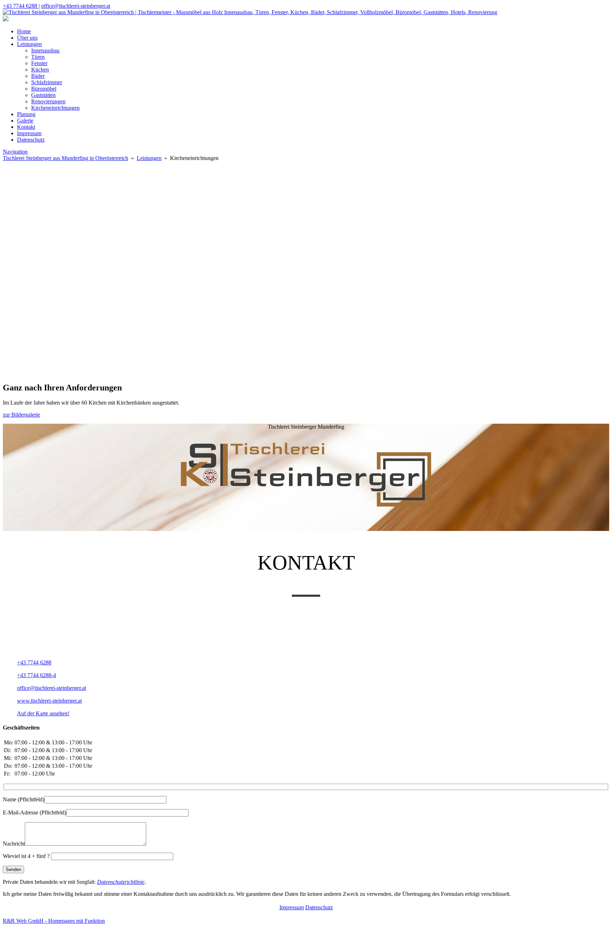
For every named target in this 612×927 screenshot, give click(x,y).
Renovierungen (48, 101)
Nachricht (14, 844)
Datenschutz (31, 140)
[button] (306, 309)
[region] (306, 243)
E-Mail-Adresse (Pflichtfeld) (34, 812)
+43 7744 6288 (21, 6)
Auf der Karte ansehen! (43, 713)
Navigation (15, 152)
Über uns (27, 38)
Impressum (29, 133)
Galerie (25, 121)
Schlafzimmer (46, 82)
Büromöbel (43, 89)
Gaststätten (43, 95)
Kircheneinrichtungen (55, 108)
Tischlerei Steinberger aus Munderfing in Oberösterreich (65, 158)
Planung (26, 114)
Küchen (40, 70)
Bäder (38, 76)
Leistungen (29, 44)
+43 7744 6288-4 (36, 675)
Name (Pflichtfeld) (23, 799)
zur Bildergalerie (21, 415)
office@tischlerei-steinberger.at (75, 6)
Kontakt (26, 127)
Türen (38, 57)
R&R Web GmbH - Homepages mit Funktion (54, 921)
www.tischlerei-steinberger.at (49, 701)
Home (24, 31)
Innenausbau (45, 50)
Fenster (39, 63)
